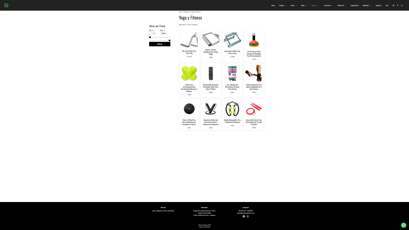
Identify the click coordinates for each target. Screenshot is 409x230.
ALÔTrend (207, 227)
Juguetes (378, 5)
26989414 (250, 211)
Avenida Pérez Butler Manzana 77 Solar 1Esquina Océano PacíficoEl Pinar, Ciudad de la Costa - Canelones (204, 213)
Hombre (281, 5)
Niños (303, 5)
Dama (292, 5)
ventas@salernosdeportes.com (245, 213)
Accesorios (327, 5)
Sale (387, 5)
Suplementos (355, 5)
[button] (402, 5)
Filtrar (159, 44)
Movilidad (366, 5)
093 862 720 (242, 211)
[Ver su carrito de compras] (393, 5)
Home (273, 5)
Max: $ (162, 30)
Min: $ (151, 30)
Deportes (314, 5)
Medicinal (341, 5)
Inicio (180, 12)
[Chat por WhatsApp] (403, 225)
